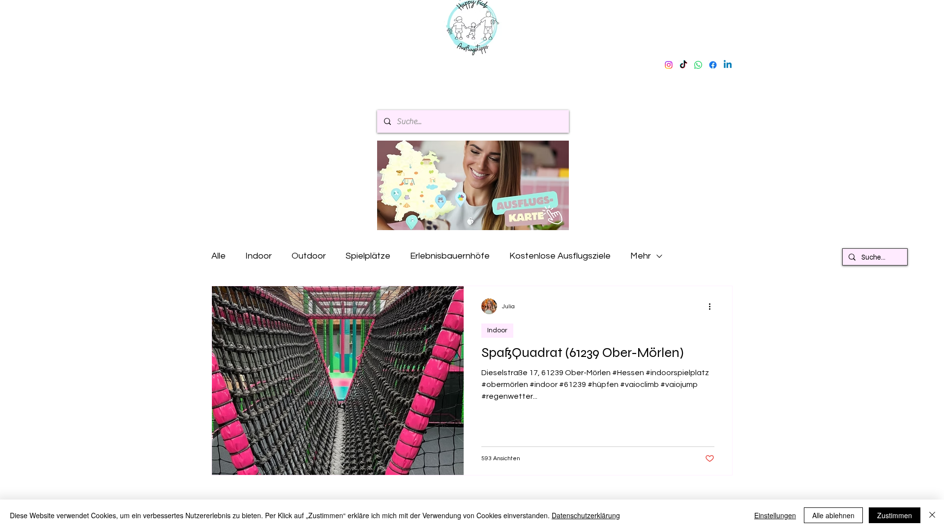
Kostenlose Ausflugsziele (560, 256)
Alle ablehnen (833, 515)
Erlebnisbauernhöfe (450, 256)
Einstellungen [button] (775, 515)
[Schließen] (932, 515)
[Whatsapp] (698, 65)
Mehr (640, 256)
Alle (218, 256)
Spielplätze (368, 256)
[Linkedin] (728, 65)
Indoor (258, 256)
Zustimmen (894, 515)
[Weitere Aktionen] (713, 306)
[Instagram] (669, 65)
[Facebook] (713, 65)
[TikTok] (683, 65)
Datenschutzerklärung (586, 515)
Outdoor (309, 256)
